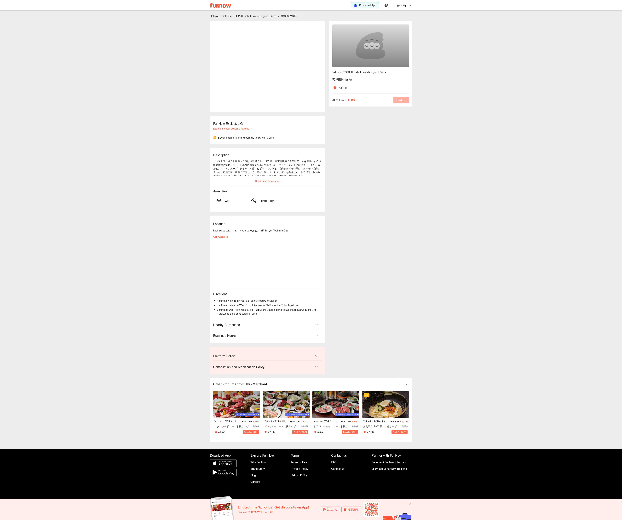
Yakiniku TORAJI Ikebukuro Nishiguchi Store (249, 16)
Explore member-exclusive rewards (231, 128)
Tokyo (214, 16)
